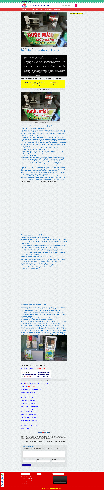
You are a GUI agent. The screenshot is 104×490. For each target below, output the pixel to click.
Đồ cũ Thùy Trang (25, 428)
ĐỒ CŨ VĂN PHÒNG (40, 9)
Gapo (22, 397)
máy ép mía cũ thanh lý (45, 437)
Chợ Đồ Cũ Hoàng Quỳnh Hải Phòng (30, 425)
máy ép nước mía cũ (59, 437)
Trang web (54, 459)
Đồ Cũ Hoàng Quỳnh (26, 423)
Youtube (23, 392)
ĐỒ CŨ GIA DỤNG (31, 9)
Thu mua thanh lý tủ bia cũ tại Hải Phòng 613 (55, 441)
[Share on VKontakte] (45, 432)
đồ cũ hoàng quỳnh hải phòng (60, 436)
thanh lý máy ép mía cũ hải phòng (44, 438)
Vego (22, 400)
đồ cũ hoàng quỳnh (51, 436)
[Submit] (76, 5)
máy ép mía (23, 437)
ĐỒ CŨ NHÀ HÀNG (49, 9)
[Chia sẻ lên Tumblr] (49, 432)
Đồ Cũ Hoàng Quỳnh (33, 53)
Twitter (22, 403)
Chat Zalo (2, 479)
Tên (23, 459)
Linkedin (23, 409)
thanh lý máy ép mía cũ (34, 438)
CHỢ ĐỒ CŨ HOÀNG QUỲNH (33, 389)
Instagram (23, 406)
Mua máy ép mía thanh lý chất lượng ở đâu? (32, 75)
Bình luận (24, 450)
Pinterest (23, 411)
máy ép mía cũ (28, 437)
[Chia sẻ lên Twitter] (41, 432)
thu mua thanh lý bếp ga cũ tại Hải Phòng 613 (32, 441)
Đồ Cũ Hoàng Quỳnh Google (28, 417)
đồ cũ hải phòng (45, 436)
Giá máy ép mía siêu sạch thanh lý (30, 63)
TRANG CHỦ (24, 9)
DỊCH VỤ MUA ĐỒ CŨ (58, 9)
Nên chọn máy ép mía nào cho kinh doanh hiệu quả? (34, 57)
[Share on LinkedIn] (47, 432)
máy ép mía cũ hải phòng (35, 437)
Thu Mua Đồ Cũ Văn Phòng (27, 478)
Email (38, 459)
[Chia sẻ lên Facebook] (39, 432)
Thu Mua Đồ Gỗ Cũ (25, 483)
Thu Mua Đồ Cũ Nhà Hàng (27, 480)
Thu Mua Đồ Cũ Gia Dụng (27, 476)
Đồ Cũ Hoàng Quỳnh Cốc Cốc (29, 420)
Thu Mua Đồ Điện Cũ (26, 481)
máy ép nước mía (53, 437)
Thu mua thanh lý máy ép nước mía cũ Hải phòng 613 (34, 56)
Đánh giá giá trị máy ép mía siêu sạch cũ (31, 68)
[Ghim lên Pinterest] (43, 432)
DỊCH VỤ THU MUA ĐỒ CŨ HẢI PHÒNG (27, 48)
